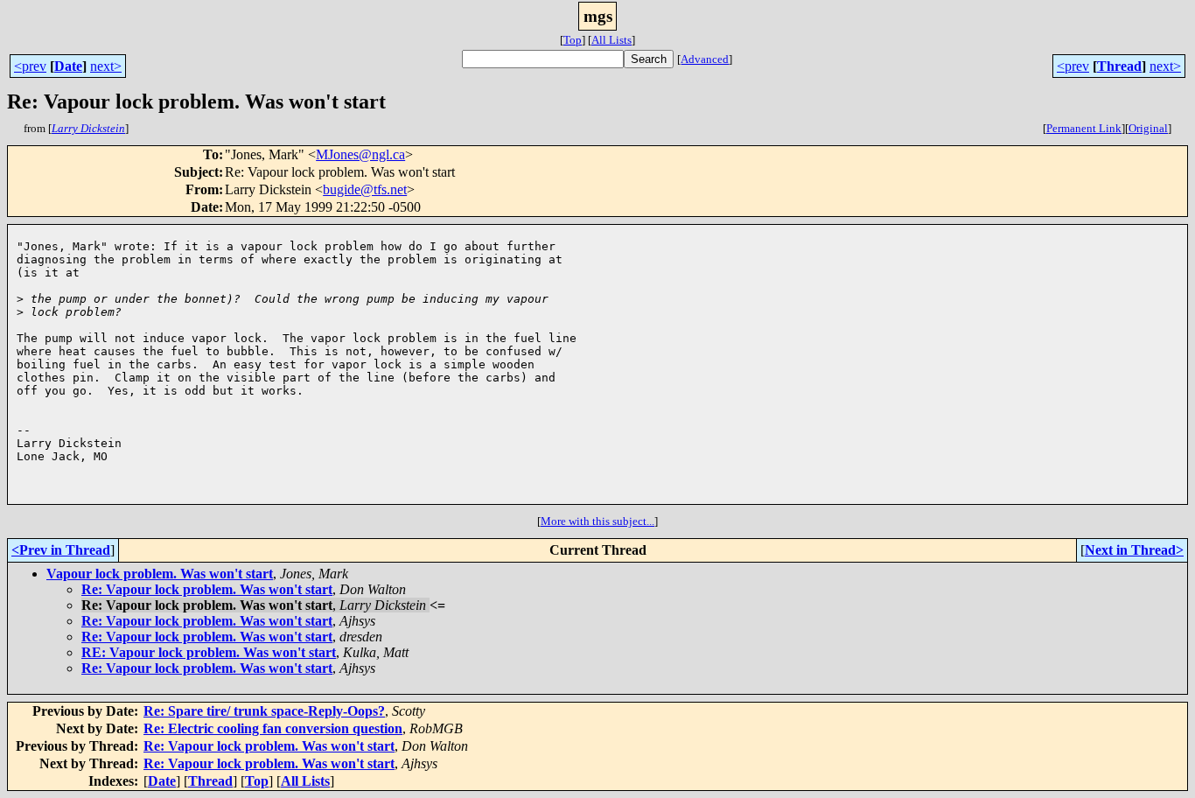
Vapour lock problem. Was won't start (159, 573)
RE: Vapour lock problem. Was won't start (208, 652)
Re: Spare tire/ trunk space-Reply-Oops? (264, 711)
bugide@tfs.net (365, 189)
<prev (30, 66)
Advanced (705, 59)
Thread (1119, 66)
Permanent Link (1084, 128)
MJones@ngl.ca (360, 154)
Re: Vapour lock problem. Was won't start (206, 589)
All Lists (611, 39)
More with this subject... (597, 521)
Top (572, 39)
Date (68, 66)
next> (106, 66)
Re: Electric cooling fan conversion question (272, 728)
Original (1148, 128)
